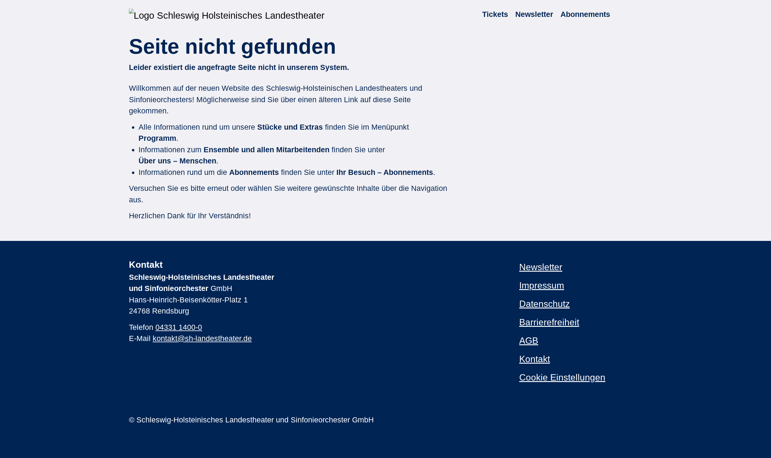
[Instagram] (522, 420)
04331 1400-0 (178, 327)
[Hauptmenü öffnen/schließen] (634, 14)
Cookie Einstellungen (562, 377)
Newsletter (534, 14)
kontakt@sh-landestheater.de (202, 338)
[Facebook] (534, 420)
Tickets (495, 14)
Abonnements (585, 14)
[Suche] (620, 14)
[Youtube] (546, 420)
